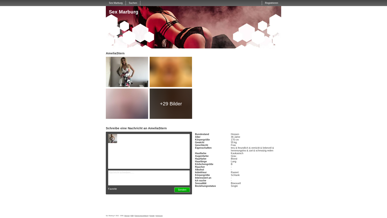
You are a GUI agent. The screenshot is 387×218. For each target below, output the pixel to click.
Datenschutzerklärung (141, 215)
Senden (182, 189)
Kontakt (152, 215)
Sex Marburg (116, 3)
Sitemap (127, 215)
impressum (159, 215)
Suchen (133, 3)
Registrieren (271, 3)
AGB (132, 215)
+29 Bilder (171, 103)
